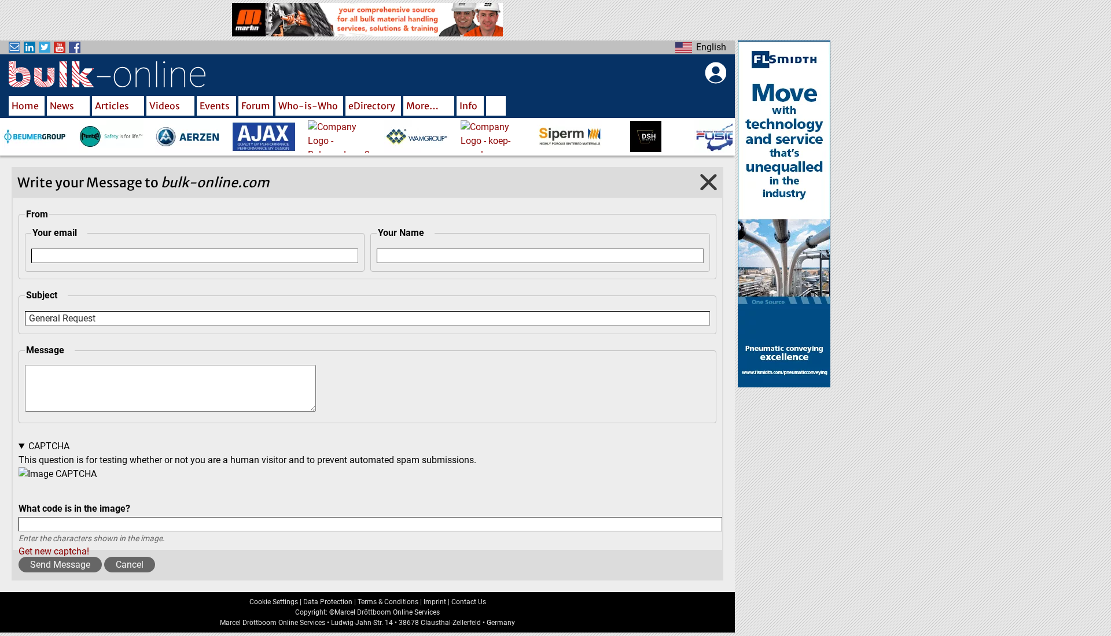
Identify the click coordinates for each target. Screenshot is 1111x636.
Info (468, 106)
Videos (164, 106)
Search (496, 107)
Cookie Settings (273, 602)
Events (215, 106)
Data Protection (327, 602)
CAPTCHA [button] (48, 446)
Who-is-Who (308, 106)
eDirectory (371, 106)
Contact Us (468, 602)
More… (422, 106)
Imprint (435, 602)
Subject (41, 295)
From (37, 214)
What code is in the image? (74, 508)
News (62, 106)
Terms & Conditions (388, 602)
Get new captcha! (54, 551)
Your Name (401, 232)
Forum (255, 106)
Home (25, 106)
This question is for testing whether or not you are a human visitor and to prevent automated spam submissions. (247, 499)
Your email (54, 232)
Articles (112, 106)
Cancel (130, 564)
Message (45, 350)
